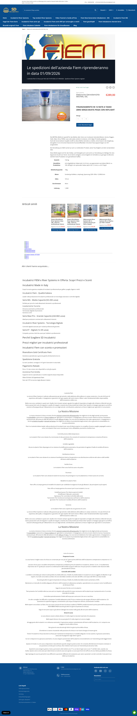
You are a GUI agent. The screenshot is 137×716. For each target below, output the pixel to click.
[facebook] (96, 671)
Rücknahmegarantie (24, 691)
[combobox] (60, 10)
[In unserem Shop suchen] (95, 10)
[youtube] (100, 671)
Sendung (21, 694)
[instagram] (105, 671)
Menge (78, 116)
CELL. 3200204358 (89, 2)
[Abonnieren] (116, 679)
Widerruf (6, 713)
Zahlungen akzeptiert (24, 699)
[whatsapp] (110, 671)
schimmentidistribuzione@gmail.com (105, 2)
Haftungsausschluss (24, 688)
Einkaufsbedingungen (24, 697)
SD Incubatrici (66, 713)
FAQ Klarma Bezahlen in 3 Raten (27, 702)
